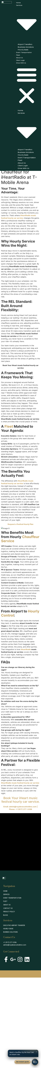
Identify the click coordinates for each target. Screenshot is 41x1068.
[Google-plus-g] (13, 959)
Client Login (20, 60)
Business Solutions (26, 47)
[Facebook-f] (6, 959)
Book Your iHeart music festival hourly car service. (20, 800)
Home (18, 2)
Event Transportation (24, 52)
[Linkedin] (27, 959)
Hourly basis (23, 50)
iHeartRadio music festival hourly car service (20, 783)
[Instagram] (20, 959)
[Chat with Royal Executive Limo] (35, 1062)
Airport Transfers (25, 44)
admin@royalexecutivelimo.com (14, 945)
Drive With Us (21, 63)
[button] (26, 85)
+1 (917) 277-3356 (10, 942)
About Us (19, 58)
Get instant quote (22, 1062)
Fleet (18, 55)
